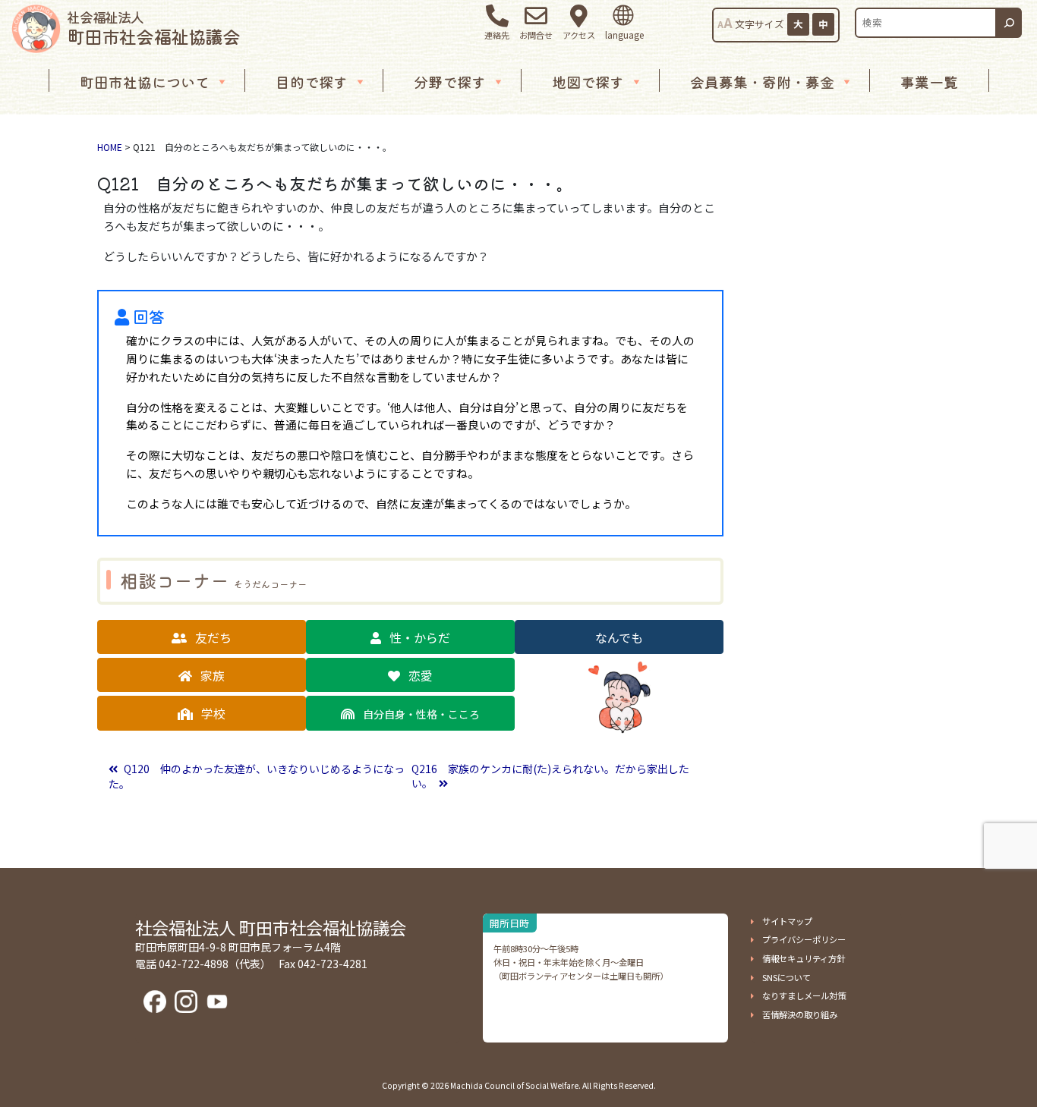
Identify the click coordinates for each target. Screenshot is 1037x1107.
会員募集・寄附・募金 (762, 81)
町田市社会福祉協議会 (153, 28)
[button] (201, 637)
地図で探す (588, 81)
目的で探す (312, 81)
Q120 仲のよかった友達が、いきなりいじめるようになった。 (257, 776)
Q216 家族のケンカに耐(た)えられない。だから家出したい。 (550, 776)
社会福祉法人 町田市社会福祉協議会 (270, 927)
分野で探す (450, 81)
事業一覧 (929, 81)
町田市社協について (145, 81)
